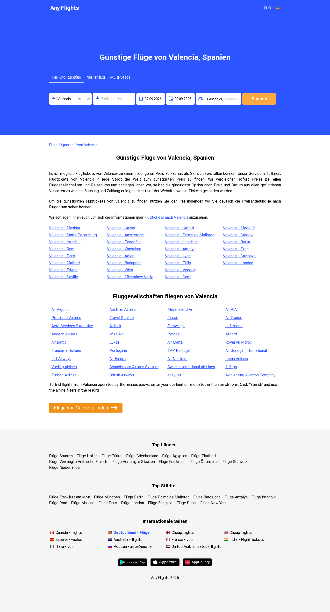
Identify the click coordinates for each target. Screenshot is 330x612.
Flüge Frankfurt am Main (69, 497)
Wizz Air (116, 334)
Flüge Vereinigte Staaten (133, 461)
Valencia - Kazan (121, 228)
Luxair (114, 342)
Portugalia (118, 350)
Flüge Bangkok (160, 503)
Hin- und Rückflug (66, 77)
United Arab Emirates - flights (196, 546)
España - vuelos (69, 539)
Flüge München (107, 497)
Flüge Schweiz (234, 461)
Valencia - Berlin (236, 242)
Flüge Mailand (82, 503)
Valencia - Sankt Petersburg (73, 235)
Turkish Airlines (64, 375)
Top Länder (164, 445)
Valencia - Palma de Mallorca (189, 235)
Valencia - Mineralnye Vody (130, 277)
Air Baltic (59, 342)
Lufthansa (234, 326)
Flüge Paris (107, 503)
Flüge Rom (58, 503)
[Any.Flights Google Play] (132, 564)
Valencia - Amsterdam (125, 235)
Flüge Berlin (133, 497)
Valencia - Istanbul (64, 242)
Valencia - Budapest (124, 263)
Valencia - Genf (178, 277)
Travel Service (121, 317)
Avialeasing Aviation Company (250, 375)
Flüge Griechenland (142, 456)
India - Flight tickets (247, 539)
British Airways (121, 375)
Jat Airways (61, 358)
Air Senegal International (246, 350)
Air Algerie (60, 309)
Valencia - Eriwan (63, 270)
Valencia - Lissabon (181, 242)
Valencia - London (238, 263)
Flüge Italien (87, 456)
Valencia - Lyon (178, 256)
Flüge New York (213, 503)
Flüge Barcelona (207, 497)
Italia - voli (64, 546)
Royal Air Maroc (238, 342)
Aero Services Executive (72, 326)
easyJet (174, 375)
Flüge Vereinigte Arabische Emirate (78, 461)
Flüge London (132, 503)
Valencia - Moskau (64, 228)
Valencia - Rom (61, 249)
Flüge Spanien (61, 456)
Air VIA (231, 309)
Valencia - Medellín (239, 228)
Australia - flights (128, 539)
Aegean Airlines (64, 334)
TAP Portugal (179, 350)
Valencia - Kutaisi (179, 228)
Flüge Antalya (236, 497)
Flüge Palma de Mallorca (168, 497)
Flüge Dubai (186, 503)
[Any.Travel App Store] (165, 564)
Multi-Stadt (120, 77)
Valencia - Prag (236, 249)
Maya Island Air (180, 309)
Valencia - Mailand (64, 263)
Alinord (231, 334)
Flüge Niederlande (64, 467)
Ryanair (173, 334)
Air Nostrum (177, 358)
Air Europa (117, 358)
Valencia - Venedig (180, 270)
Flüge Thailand (203, 456)
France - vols (183, 539)
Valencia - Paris (62, 256)
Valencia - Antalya (180, 249)
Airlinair (115, 326)
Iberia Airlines (236, 358)
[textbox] (70, 99)
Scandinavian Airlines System (133, 367)
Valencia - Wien (120, 270)
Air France (233, 317)
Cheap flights (183, 532)
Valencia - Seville (63, 277)
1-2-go (231, 367)
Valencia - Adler (120, 256)
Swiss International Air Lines (191, 367)
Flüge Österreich (204, 461)
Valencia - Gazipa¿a (239, 256)
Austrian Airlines (122, 309)
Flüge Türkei (111, 456)
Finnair (172, 317)
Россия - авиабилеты (133, 546)
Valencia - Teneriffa (124, 242)
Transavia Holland (66, 350)
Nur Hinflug (95, 77)
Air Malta (175, 342)
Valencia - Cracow (238, 235)
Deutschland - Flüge (132, 532)
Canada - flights (69, 532)
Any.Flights (64, 8)
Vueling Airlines (64, 367)
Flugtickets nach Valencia (166, 217)
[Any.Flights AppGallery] (197, 564)
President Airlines (66, 317)
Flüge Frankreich (173, 461)
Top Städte (163, 486)
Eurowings (176, 326)
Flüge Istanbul (263, 497)
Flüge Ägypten (174, 456)
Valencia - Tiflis (178, 263)
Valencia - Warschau (124, 249)
